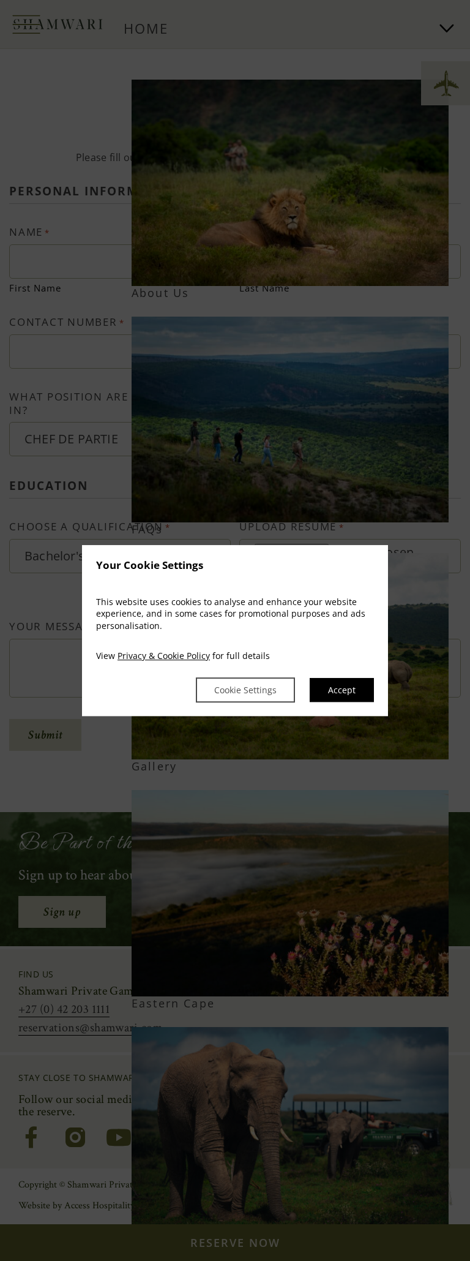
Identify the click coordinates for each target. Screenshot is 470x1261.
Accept (342, 690)
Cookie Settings (245, 690)
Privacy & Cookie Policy (164, 656)
